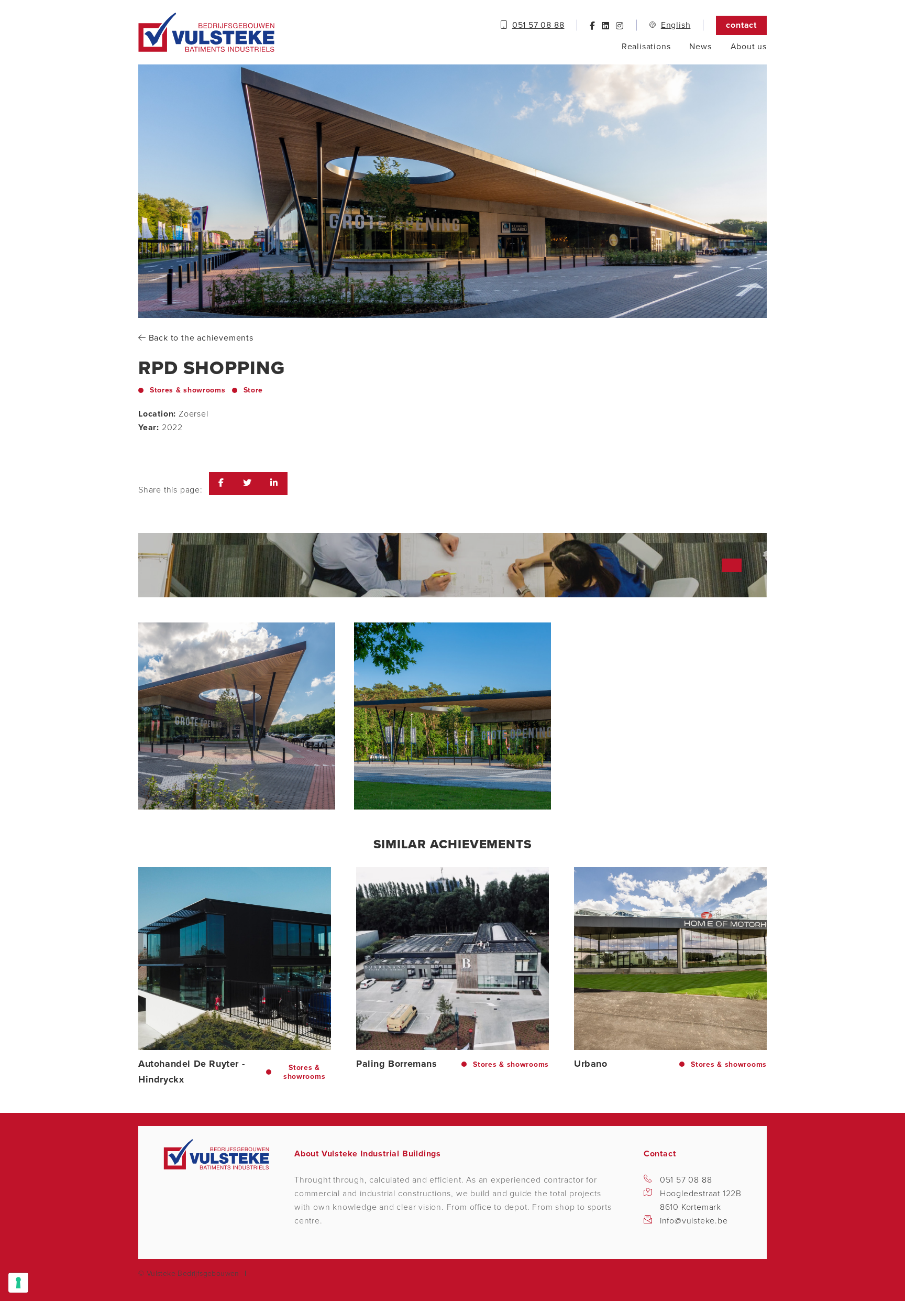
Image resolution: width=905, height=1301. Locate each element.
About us (749, 46)
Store (253, 390)
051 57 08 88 (686, 1180)
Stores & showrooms (188, 390)
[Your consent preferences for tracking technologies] (18, 1283)
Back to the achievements (199, 338)
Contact (741, 25)
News (700, 46)
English (676, 25)
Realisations (646, 46)
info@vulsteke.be (694, 1221)
